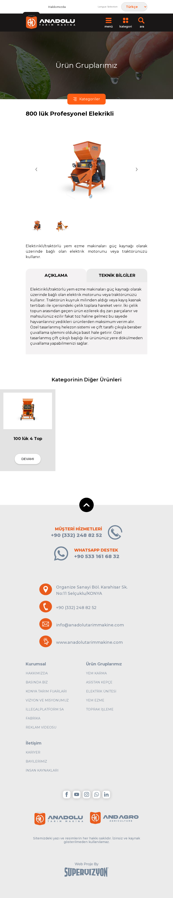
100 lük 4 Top (28, 438)
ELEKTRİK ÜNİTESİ (101, 691)
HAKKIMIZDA (37, 673)
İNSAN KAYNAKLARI (42, 770)
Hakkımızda (57, 7)
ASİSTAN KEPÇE (99, 682)
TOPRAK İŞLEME (100, 709)
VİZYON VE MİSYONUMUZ (47, 700)
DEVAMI (27, 459)
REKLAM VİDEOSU (41, 727)
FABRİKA (33, 718)
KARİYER (33, 752)
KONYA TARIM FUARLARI (46, 691)
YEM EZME (95, 700)
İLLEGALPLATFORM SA (45, 709)
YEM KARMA (96, 673)
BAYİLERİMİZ (36, 761)
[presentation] (36, 169)
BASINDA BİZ (37, 682)
